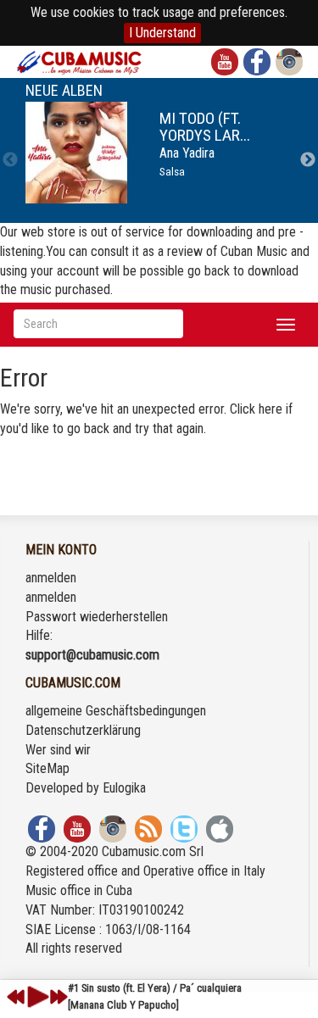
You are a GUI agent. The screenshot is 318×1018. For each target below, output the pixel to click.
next (58, 997)
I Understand (162, 33)
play (35, 997)
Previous (10, 160)
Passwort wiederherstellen (96, 617)
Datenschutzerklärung (83, 730)
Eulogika (124, 788)
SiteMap (47, 768)
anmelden (50, 578)
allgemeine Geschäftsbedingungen (115, 711)
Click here (256, 409)
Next (307, 160)
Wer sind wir (58, 750)
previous (16, 997)
